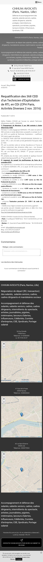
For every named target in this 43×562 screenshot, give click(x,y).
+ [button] (4, 343)
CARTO (39, 381)
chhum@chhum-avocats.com (15, 227)
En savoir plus (26, 557)
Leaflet (17, 381)
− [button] (4, 347)
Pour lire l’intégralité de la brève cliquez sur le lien (16, 212)
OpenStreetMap (25, 381)
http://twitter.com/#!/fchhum (10, 232)
